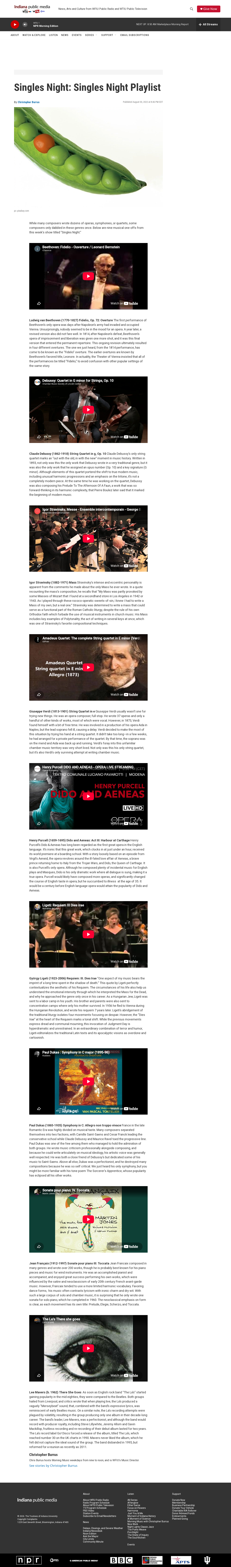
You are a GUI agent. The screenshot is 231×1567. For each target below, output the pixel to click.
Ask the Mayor (90, 1536)
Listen (53, 35)
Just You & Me (135, 1513)
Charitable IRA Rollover (184, 1510)
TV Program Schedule (95, 1508)
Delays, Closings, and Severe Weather (103, 1528)
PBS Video (88, 1510)
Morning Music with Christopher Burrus (148, 1521)
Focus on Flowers (137, 1508)
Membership (179, 1503)
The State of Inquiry (138, 1535)
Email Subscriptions (134, 35)
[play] (15, 24)
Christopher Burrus (29, 102)
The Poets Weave (137, 1529)
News (64, 35)
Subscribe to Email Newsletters (99, 1516)
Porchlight (133, 1532)
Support (107, 35)
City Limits (88, 1539)
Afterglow (133, 1503)
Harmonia (133, 1510)
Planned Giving (180, 1519)
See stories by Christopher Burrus (53, 1466)
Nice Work (133, 1524)
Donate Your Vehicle (183, 1508)
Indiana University (49, 1516)
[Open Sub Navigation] (96, 35)
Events (77, 35)
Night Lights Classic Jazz (141, 1527)
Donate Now (178, 1500)
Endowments (179, 1516)
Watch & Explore (34, 35)
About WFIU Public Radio (96, 1500)
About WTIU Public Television (98, 1505)
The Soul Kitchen (136, 1537)
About (15, 35)
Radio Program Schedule (96, 1503)
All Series (132, 1500)
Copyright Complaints (27, 1519)
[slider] (30, 24)
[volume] (25, 24)
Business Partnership (183, 1505)
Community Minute (93, 1542)
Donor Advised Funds (183, 1513)
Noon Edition (89, 1533)
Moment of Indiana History (142, 1516)
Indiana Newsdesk (92, 1531)
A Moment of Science (139, 1519)
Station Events (91, 1513)
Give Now (210, 9)
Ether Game (134, 1505)
